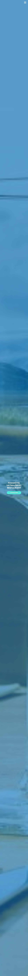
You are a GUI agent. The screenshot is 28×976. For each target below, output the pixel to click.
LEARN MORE (14, 493)
